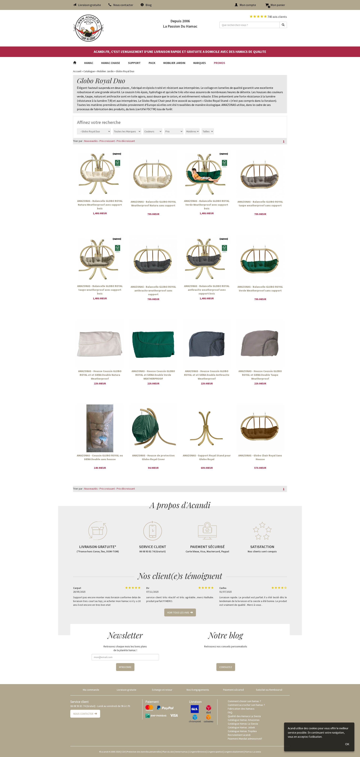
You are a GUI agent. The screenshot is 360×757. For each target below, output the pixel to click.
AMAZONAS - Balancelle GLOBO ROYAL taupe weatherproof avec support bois (100, 289)
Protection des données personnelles (144, 751)
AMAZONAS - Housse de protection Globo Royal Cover (153, 457)
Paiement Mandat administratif (245, 738)
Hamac (88, 63)
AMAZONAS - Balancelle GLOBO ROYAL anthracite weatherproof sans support (153, 290)
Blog (149, 5)
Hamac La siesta (253, 751)
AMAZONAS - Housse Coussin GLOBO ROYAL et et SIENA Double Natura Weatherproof (100, 374)
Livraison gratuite (89, 5)
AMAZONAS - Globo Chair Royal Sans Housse (260, 457)
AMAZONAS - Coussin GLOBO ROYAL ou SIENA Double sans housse (100, 457)
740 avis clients (277, 17)
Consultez (225, 667)
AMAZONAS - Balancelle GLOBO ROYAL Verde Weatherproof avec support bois (207, 204)
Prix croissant (107, 141)
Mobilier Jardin (174, 63)
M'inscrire (125, 667)
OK (347, 744)
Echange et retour (162, 689)
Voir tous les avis (178, 612)
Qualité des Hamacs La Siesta (244, 716)
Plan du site (168, 751)
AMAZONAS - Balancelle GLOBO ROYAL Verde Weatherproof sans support (260, 288)
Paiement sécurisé (233, 689)
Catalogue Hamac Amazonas (244, 720)
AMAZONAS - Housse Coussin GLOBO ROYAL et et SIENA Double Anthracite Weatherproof (206, 374)
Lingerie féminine (197, 751)
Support (134, 63)
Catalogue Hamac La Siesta (243, 723)
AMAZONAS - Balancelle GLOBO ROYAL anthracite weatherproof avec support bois (207, 289)
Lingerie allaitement (234, 751)
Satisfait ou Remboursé (269, 689)
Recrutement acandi (239, 735)
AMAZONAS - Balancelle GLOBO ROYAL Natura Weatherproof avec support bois (100, 204)
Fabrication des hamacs (241, 708)
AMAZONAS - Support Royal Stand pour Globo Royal (207, 457)
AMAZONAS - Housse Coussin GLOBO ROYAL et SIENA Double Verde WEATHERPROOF (153, 374)
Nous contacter (123, 5)
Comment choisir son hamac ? (244, 701)
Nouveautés (91, 141)
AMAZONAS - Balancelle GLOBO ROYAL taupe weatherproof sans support (260, 203)
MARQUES (199, 63)
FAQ (230, 712)
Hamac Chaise (110, 63)
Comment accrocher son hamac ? (246, 705)
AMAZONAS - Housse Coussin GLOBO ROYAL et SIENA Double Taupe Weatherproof (260, 374)
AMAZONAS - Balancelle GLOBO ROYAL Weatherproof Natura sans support (153, 203)
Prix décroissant (126, 141)
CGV (123, 751)
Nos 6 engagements (198, 689)
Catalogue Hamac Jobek (241, 727)
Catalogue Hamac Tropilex (242, 731)
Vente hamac (181, 751)
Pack (152, 63)
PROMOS (219, 63)
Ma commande (91, 689)
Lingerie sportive (215, 751)
